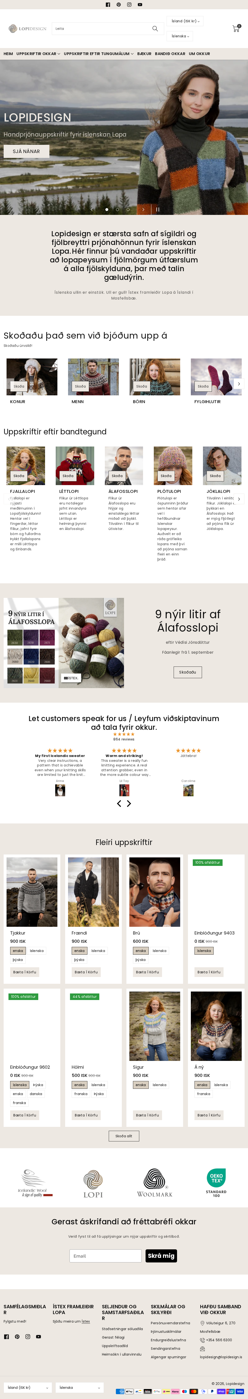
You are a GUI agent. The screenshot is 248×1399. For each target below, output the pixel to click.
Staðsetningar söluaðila (122, 1328)
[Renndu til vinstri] (9, 383)
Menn (78, 401)
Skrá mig (161, 1256)
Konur (17, 401)
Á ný (199, 1067)
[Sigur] (154, 1026)
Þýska (38, 1084)
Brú (136, 933)
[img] (124, 734)
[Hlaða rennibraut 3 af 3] (128, 209)
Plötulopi (169, 491)
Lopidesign (235, 1383)
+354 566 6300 (219, 1340)
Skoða (19, 386)
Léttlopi (68, 491)
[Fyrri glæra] (91, 209)
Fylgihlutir (207, 401)
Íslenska (66, 1387)
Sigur (138, 1067)
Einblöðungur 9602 (30, 1067)
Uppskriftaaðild (115, 1345)
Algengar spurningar (168, 1357)
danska (36, 1093)
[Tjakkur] (32, 892)
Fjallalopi (22, 491)
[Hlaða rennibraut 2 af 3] (117, 209)
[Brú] (154, 892)
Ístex (86, 1321)
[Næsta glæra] (143, 209)
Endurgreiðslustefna (168, 1340)
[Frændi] (93, 892)
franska (19, 1102)
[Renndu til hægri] (239, 383)
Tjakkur (17, 933)
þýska (18, 959)
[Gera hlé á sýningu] (156, 209)
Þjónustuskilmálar (166, 1331)
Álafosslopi (123, 491)
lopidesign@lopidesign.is (221, 1357)
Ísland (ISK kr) (19, 1387)
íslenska (37, 950)
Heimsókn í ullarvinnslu (122, 1354)
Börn (139, 401)
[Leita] (155, 29)
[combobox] (108, 29)
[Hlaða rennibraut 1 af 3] (106, 209)
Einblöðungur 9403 (214, 933)
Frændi (79, 933)
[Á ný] (216, 1026)
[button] (236, 28)
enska (18, 950)
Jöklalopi (218, 491)
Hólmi (78, 1067)
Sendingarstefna (165, 1348)
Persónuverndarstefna (170, 1323)
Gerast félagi (113, 1337)
